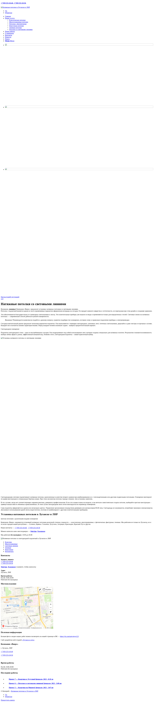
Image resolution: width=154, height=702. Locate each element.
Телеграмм (41, 531)
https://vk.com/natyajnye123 (69, 636)
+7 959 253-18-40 (21, 528)
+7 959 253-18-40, (7, 3)
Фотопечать (9, 551)
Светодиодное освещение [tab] (10, 329)
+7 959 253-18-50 (34, 528)
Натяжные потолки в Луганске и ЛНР (24, 691)
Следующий (14, 297)
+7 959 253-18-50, (20, 3)
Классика (8, 542)
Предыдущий (5, 297)
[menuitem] (79, 16)
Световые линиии (11, 546)
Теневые (8, 548)
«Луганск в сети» (28, 640)
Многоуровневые (11, 544)
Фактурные (9, 549)
